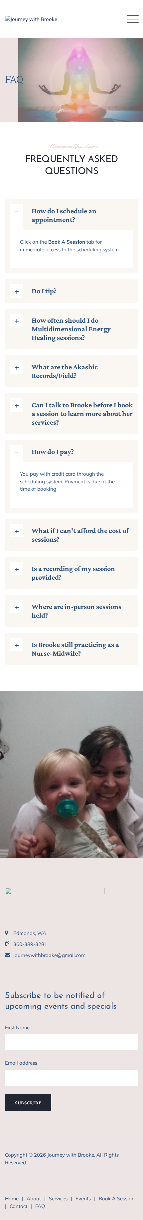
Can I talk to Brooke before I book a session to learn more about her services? (82, 413)
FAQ (40, 1206)
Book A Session (117, 1198)
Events (83, 1198)
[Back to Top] (128, 1209)
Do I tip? (44, 291)
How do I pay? (53, 451)
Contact (18, 1206)
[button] (71, 217)
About (34, 1198)
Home (12, 1198)
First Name (17, 1027)
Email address (21, 1063)
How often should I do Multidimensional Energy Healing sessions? (71, 329)
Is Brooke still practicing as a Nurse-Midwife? (75, 648)
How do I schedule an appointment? (64, 215)
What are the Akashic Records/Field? (65, 371)
